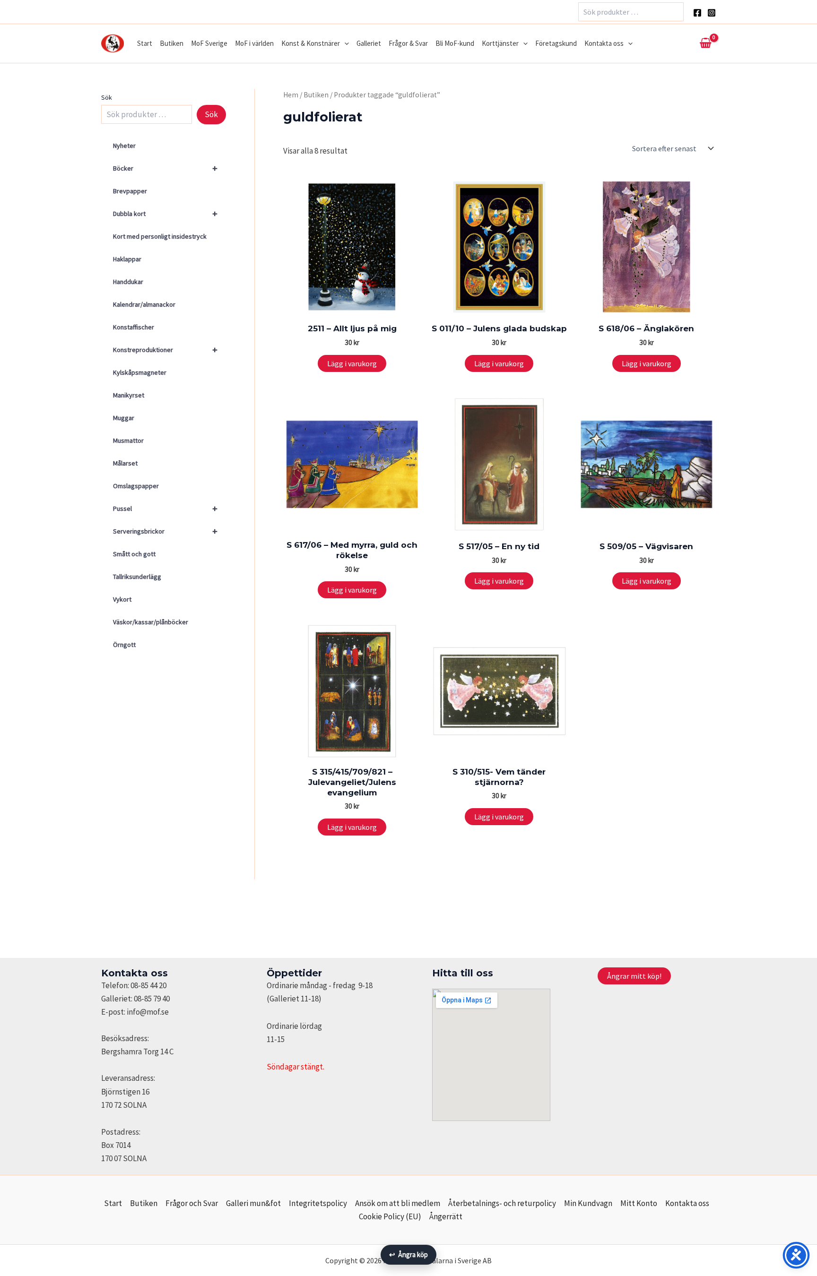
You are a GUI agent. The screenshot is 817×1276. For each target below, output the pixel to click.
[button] (344, 43)
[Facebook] (697, 13)
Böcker (165, 168)
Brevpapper (130, 191)
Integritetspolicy (318, 1203)
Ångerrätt (445, 1216)
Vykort (122, 599)
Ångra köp (408, 1254)
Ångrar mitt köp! (634, 976)
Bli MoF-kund (454, 43)
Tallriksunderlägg (137, 576)
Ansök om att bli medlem (397, 1203)
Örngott (124, 644)
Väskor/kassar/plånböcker (150, 622)
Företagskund (556, 43)
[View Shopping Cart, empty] (705, 43)
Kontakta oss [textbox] (134, 973)
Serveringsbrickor (165, 531)
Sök (106, 97)
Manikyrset (128, 395)
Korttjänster (500, 43)
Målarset (125, 463)
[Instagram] (711, 13)
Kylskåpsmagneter (139, 372)
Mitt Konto (638, 1203)
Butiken (171, 43)
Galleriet (368, 43)
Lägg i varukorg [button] (352, 363)
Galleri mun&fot (253, 1203)
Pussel (165, 508)
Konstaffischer (133, 327)
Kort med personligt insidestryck (160, 236)
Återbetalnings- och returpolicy (502, 1203)
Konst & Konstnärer (310, 43)
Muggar (123, 418)
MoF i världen (254, 43)
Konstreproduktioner (165, 349)
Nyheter (124, 145)
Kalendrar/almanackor (144, 304)
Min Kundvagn (588, 1203)
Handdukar (128, 281)
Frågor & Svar (408, 43)
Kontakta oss (604, 43)
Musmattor (128, 440)
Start (144, 43)
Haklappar (127, 259)
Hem (290, 94)
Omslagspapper (136, 486)
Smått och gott (134, 554)
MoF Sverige (209, 43)
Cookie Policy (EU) (390, 1216)
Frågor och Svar (191, 1203)
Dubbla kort (165, 213)
